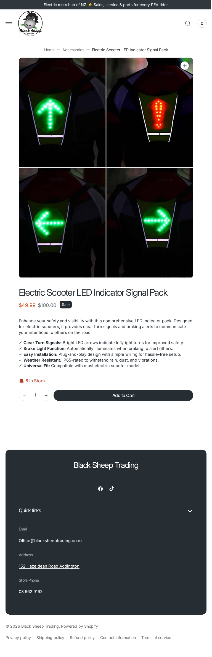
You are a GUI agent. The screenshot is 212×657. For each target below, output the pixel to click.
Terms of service (156, 637)
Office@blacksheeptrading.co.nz (51, 540)
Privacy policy (18, 637)
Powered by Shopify (79, 626)
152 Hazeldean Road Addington (49, 566)
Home (47, 49)
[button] (9, 23)
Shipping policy (50, 637)
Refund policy (82, 637)
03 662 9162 (31, 591)
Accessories (71, 49)
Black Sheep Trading (40, 626)
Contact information (118, 637)
